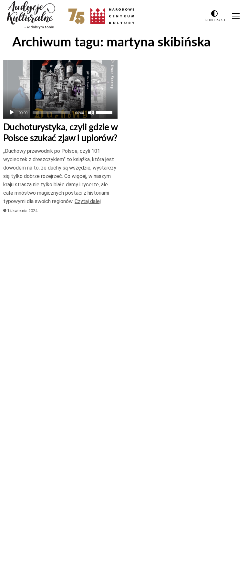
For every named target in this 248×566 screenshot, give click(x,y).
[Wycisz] (91, 112)
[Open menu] (236, 16)
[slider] (105, 112)
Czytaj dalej (88, 201)
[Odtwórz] (11, 112)
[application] (60, 112)
